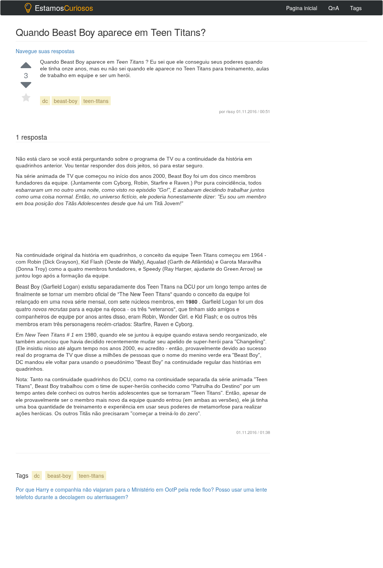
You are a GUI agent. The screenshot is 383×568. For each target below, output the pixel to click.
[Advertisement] (143, 229)
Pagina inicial (301, 8)
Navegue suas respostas (45, 51)
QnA (333, 8)
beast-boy (65, 100)
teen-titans (95, 100)
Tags (356, 8)
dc (45, 100)
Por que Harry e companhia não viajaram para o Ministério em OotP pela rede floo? (115, 489)
